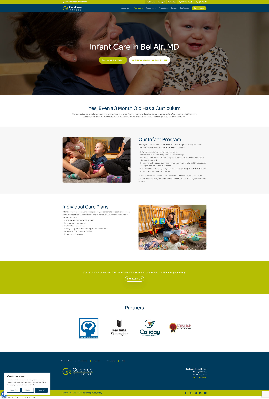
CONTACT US (134, 279)
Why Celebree (66, 361)
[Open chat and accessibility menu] (4, 394)
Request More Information (149, 60)
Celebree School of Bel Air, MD (75, 2)
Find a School (172, 2)
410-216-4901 (186, 2)
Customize (13, 390)
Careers (174, 8)
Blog (123, 361)
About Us (125, 8)
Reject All (27, 390)
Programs (137, 8)
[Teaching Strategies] (119, 339)
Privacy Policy (96, 393)
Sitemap (86, 393)
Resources (150, 8)
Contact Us (184, 8)
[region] (27, 384)
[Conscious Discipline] (89, 340)
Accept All (41, 390)
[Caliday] (150, 339)
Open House (199, 8)
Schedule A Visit (151, 2)
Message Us (161, 2)
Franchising (163, 8)
